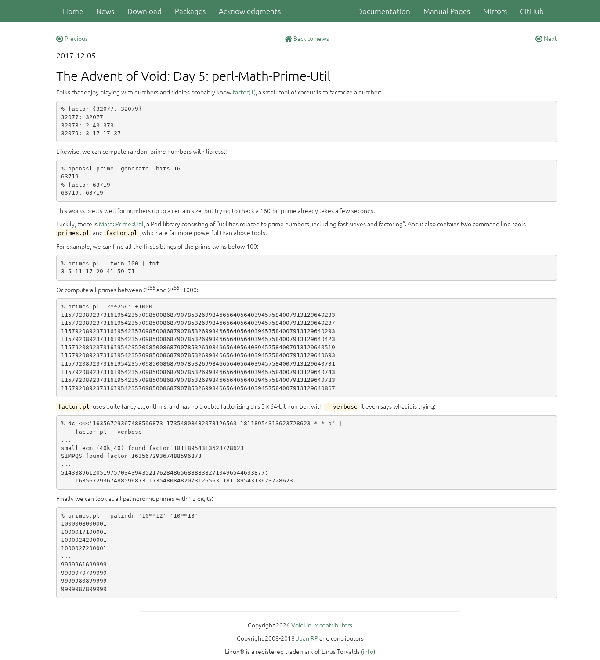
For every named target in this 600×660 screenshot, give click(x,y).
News (105, 11)
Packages (190, 11)
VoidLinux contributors (321, 624)
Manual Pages (446, 11)
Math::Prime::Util (121, 223)
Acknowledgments (250, 11)
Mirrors (495, 11)
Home (73, 11)
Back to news (310, 38)
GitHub (532, 11)
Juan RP (307, 638)
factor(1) (244, 91)
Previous (75, 38)
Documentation (383, 11)
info (368, 651)
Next (549, 38)
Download (144, 11)
